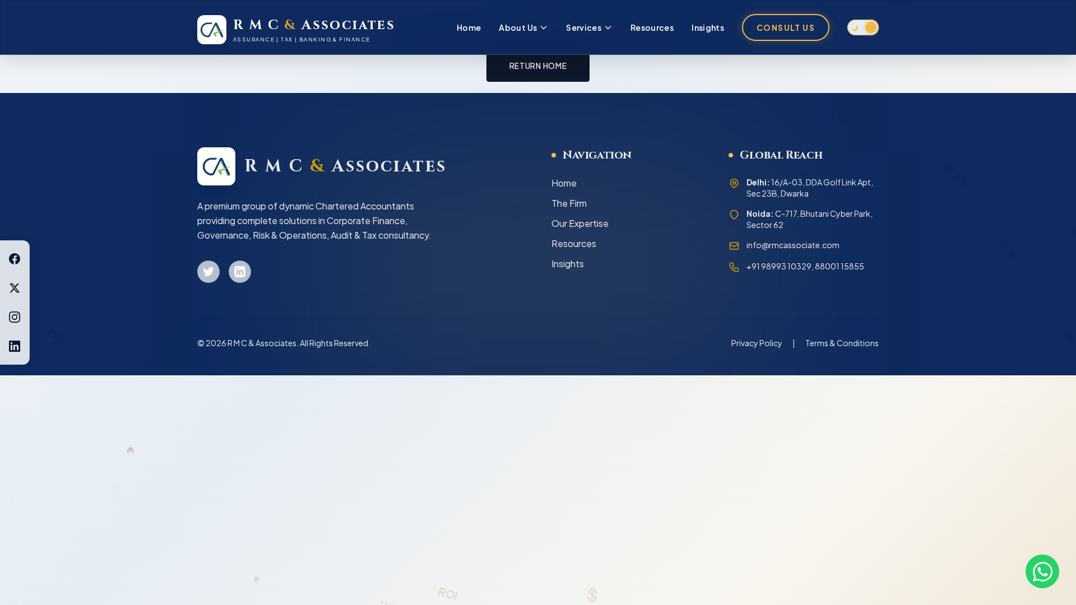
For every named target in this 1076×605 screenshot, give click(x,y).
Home (469, 27)
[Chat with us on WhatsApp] (1042, 571)
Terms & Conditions (842, 343)
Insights (708, 27)
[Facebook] (14, 259)
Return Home (538, 66)
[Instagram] (14, 317)
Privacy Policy (756, 343)
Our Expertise (580, 223)
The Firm (569, 203)
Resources (652, 27)
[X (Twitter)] (14, 288)
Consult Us (786, 27)
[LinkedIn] (14, 346)
